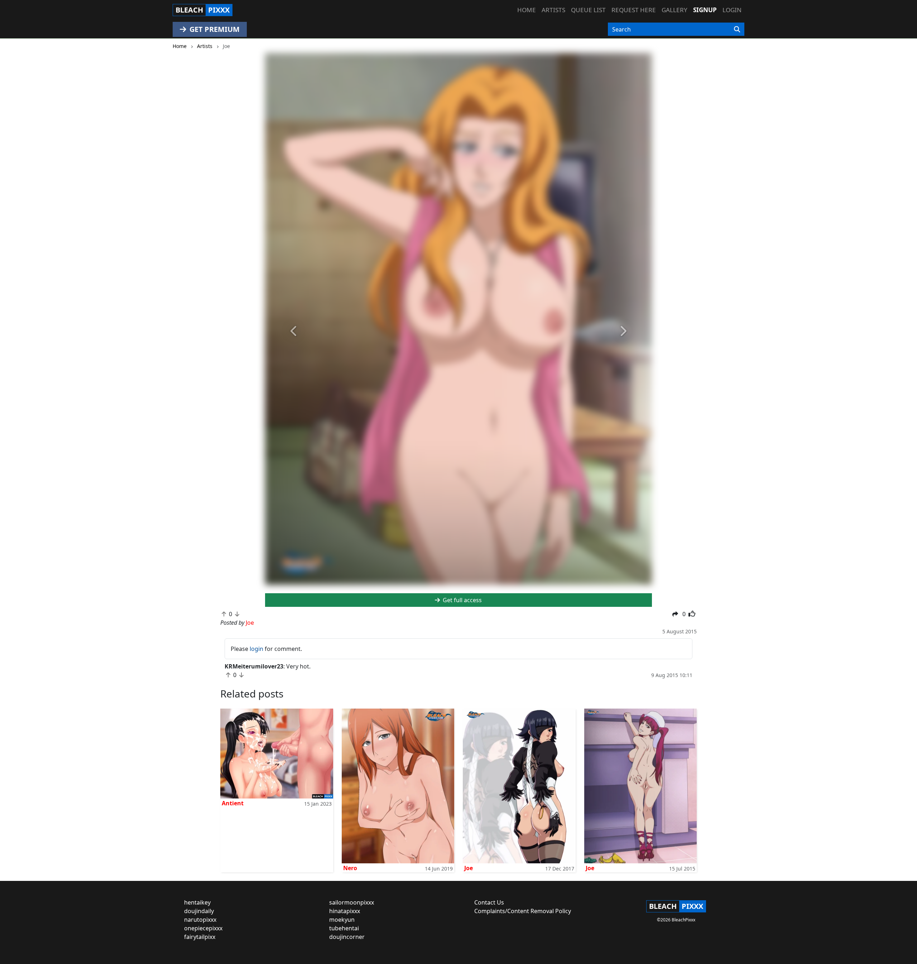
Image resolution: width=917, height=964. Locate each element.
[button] (294, 331)
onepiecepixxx (203, 928)
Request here (633, 10)
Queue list (588, 10)
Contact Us (489, 902)
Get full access (461, 600)
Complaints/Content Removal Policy (522, 911)
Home (526, 10)
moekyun (342, 920)
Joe (468, 868)
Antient (233, 803)
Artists (553, 10)
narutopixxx (200, 920)
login (256, 649)
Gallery (674, 10)
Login (731, 10)
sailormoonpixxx (351, 902)
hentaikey (197, 902)
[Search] (737, 29)
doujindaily (199, 911)
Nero (350, 868)
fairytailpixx (199, 937)
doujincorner (347, 937)
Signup (705, 10)
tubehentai (344, 928)
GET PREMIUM (214, 29)
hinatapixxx (344, 911)
